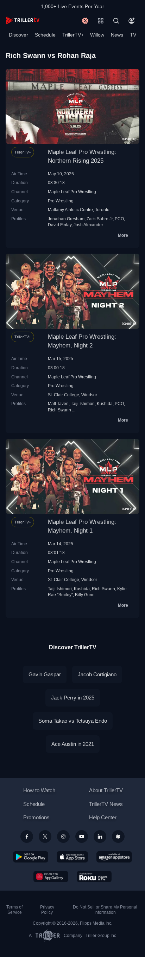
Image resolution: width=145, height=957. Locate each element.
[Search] (116, 20)
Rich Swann (59, 410)
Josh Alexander (88, 224)
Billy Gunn (85, 594)
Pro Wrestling (61, 200)
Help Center (102, 817)
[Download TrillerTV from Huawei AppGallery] (50, 876)
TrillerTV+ (73, 35)
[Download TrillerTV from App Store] (72, 856)
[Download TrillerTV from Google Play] (30, 856)
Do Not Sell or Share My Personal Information (105, 910)
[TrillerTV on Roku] (94, 876)
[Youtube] (81, 836)
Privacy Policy (47, 910)
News (117, 35)
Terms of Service (14, 910)
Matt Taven (58, 403)
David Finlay (59, 224)
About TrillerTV (106, 790)
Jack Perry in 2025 (72, 698)
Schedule (45, 35)
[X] (45, 836)
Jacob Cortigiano (97, 674)
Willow (97, 35)
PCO (119, 218)
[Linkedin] (100, 836)
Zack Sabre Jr (100, 218)
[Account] (131, 20)
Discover (18, 35)
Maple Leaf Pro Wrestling (72, 191)
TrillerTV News (106, 804)
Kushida (105, 403)
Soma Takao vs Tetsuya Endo (72, 721)
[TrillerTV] (22, 20)
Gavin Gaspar (45, 674)
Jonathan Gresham (66, 218)
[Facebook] (26, 836)
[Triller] (118, 836)
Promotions (36, 817)
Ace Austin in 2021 (72, 744)
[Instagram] (63, 836)
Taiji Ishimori (83, 403)
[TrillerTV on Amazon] (114, 856)
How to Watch (39, 790)
